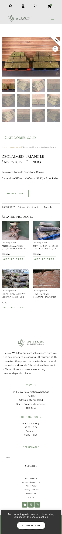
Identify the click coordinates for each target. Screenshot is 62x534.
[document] (31, 267)
